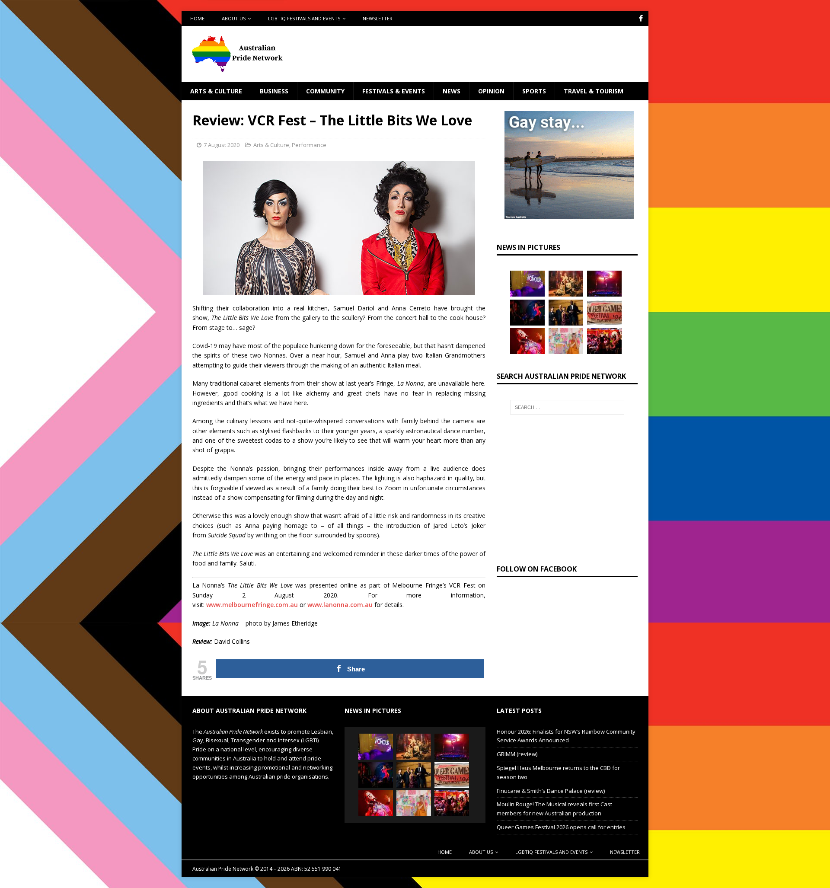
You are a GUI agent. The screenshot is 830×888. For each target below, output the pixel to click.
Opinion (491, 91)
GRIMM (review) (517, 754)
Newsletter (378, 18)
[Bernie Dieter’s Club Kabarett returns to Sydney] (527, 341)
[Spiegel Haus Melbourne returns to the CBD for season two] (604, 284)
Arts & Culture (216, 91)
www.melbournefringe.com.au (252, 605)
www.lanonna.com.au (340, 605)
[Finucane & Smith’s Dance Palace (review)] (527, 313)
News (451, 91)
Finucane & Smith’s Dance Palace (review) (551, 791)
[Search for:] (567, 407)
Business (274, 91)
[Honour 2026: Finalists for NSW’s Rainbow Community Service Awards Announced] (527, 284)
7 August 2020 (221, 145)
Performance (309, 145)
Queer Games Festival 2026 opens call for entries (561, 827)
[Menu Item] (640, 18)
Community (325, 91)
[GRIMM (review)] (566, 284)
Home (197, 18)
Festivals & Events (393, 91)
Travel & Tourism (593, 91)
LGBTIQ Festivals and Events (304, 18)
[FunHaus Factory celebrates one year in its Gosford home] (604, 341)
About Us (234, 18)
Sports (534, 91)
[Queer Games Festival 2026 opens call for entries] (604, 313)
